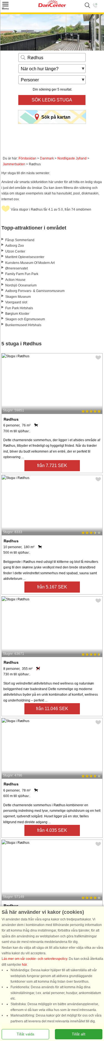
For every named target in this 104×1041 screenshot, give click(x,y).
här (24, 965)
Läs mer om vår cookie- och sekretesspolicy (34, 959)
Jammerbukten (14, 164)
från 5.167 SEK (52, 587)
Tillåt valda (25, 1034)
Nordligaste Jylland (72, 158)
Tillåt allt (78, 1034)
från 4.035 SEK (52, 830)
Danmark (47, 158)
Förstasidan (27, 158)
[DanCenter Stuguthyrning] (52, 6)
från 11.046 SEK (52, 708)
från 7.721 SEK (52, 465)
